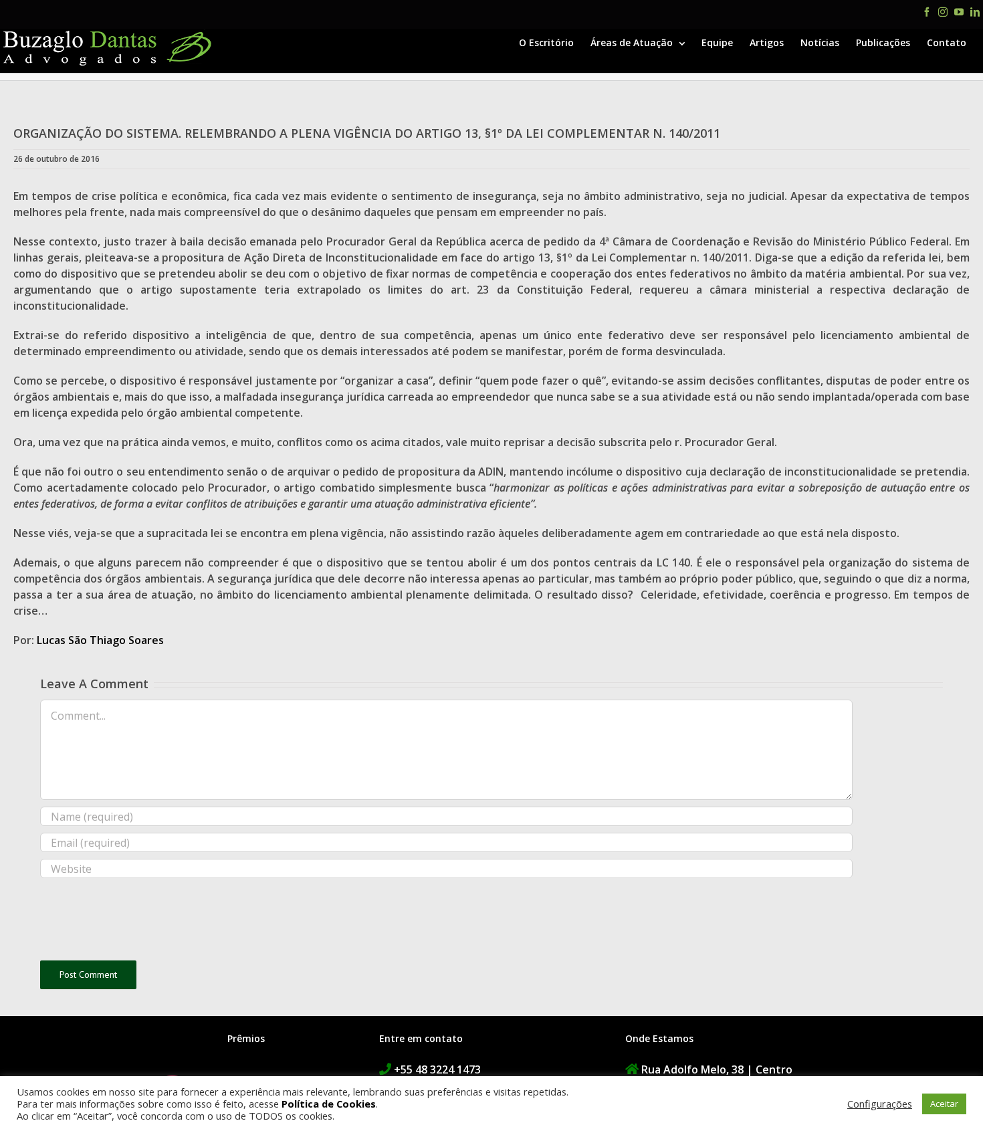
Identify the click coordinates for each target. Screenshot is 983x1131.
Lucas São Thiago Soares (100, 640)
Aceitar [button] (944, 1104)
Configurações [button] (879, 1104)
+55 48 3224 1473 (437, 1069)
